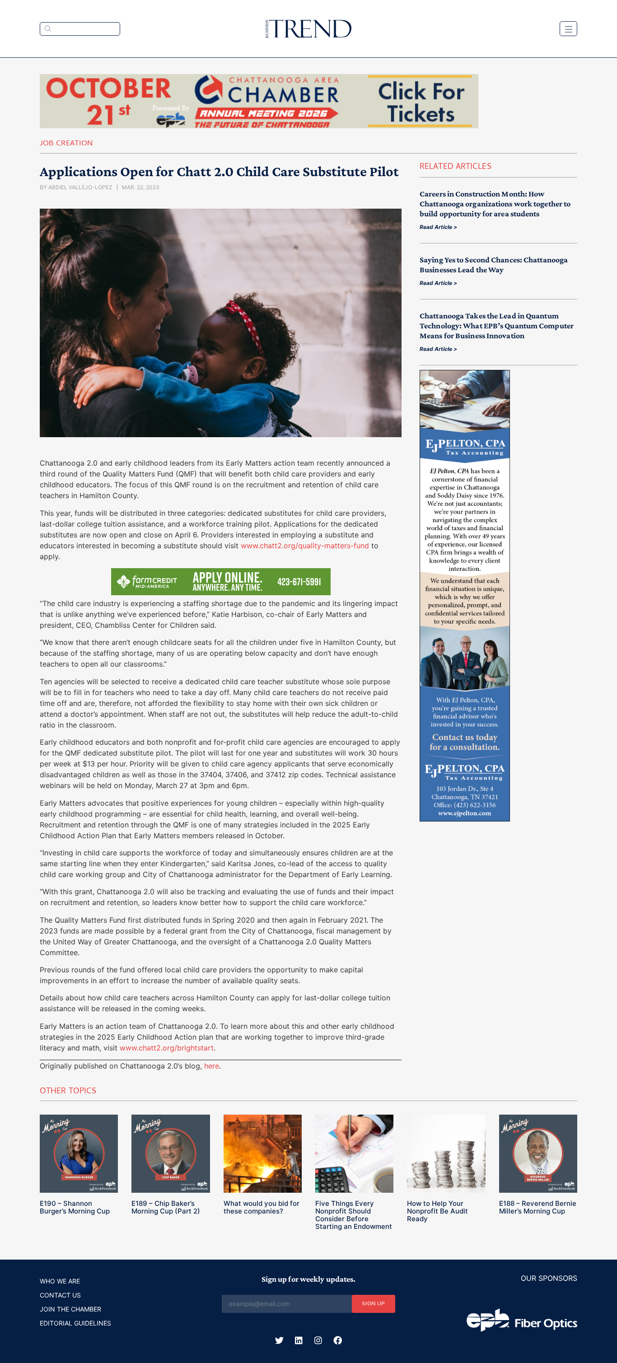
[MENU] (568, 28)
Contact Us (60, 1295)
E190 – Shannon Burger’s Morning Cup (75, 1207)
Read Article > (438, 227)
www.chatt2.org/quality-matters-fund (305, 545)
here (211, 1065)
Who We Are (60, 1281)
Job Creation (66, 144)
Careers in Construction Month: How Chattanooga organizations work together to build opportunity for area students (495, 203)
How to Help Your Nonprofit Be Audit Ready (437, 1211)
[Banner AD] (259, 125)
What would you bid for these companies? (261, 1207)
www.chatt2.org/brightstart (167, 1047)
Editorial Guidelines (75, 1323)
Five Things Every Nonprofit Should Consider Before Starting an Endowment (353, 1215)
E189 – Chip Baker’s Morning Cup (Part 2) (165, 1207)
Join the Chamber (70, 1309)
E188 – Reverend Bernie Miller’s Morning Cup (537, 1207)
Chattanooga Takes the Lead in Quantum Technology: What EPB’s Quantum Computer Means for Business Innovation (497, 325)
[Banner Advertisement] (465, 818)
